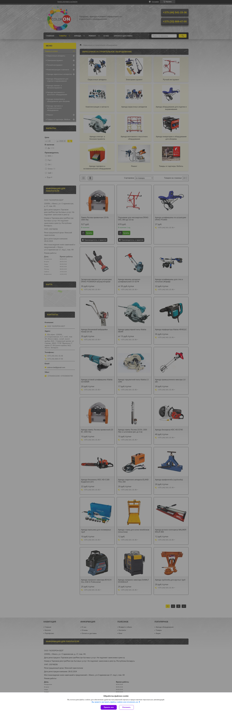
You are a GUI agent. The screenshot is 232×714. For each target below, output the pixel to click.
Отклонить (126, 707)
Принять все (109, 707)
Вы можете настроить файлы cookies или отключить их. (115, 702)
